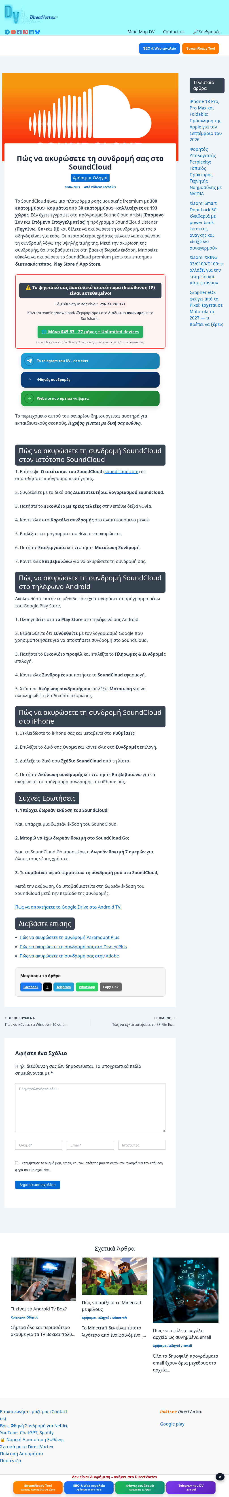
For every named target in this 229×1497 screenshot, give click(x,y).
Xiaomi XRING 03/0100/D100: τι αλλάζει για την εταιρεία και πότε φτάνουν (207, 270)
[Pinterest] (25, 32)
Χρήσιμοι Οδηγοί (90, 178)
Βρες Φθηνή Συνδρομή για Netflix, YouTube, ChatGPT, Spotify (34, 1429)
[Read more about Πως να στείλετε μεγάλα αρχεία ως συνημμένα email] (185, 1290)
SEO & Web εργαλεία (159, 48)
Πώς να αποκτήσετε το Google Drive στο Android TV (67, 907)
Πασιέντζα (10, 1460)
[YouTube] (13, 32)
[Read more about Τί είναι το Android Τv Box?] (43, 1279)
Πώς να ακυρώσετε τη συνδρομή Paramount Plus (69, 937)
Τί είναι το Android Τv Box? (39, 1309)
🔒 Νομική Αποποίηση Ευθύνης (32, 1439)
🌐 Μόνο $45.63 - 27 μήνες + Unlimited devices (90, 332)
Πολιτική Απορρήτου (21, 1454)
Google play (172, 1424)
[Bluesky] (37, 32)
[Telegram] (7, 32)
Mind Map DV (141, 32)
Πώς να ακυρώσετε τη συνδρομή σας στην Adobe (69, 956)
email (187, 1346)
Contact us (173, 32)
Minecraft (119, 1318)
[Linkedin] (31, 32)
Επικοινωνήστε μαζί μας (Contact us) (33, 1415)
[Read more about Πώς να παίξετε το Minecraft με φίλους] (114, 1276)
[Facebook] (19, 32)
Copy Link (111, 987)
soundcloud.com (121, 472)
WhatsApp (87, 987)
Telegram (64, 987)
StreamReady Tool (200, 48)
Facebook (30, 987)
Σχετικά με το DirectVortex (26, 1447)
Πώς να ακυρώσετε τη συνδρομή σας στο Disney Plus (73, 947)
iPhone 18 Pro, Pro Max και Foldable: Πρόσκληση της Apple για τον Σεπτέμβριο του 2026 (206, 121)
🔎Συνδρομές (206, 32)
